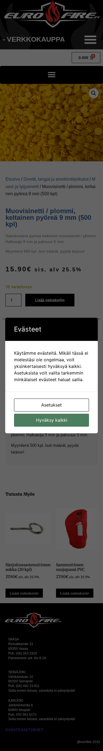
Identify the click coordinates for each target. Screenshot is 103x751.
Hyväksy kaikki (51, 420)
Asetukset (51, 405)
